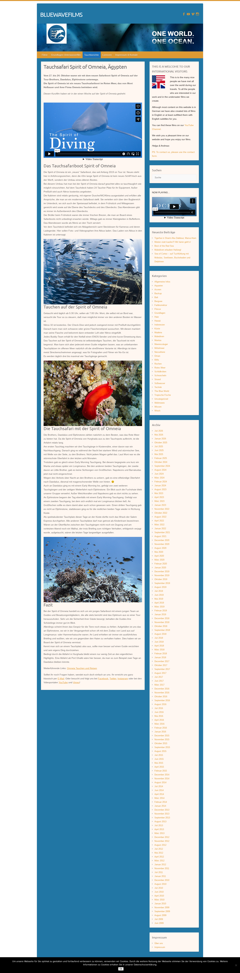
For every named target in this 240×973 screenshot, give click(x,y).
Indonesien (159, 324)
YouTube (63, 682)
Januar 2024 (160, 485)
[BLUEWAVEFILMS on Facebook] (184, 14)
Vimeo (76, 682)
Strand (157, 379)
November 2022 (161, 509)
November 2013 (161, 813)
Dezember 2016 (161, 688)
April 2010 (159, 896)
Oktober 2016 (160, 696)
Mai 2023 (158, 493)
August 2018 (160, 634)
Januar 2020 (160, 567)
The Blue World (161, 391)
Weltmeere (159, 403)
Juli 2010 (158, 888)
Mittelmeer (159, 348)
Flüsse (157, 309)
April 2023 (159, 497)
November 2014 (161, 778)
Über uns (158, 943)
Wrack (157, 410)
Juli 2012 (158, 849)
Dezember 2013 (161, 810)
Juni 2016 (159, 712)
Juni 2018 (159, 642)
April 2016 (159, 720)
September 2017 (162, 669)
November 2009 (161, 907)
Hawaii (157, 321)
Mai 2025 (158, 454)
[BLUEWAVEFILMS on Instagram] (197, 14)
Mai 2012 (158, 853)
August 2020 (160, 548)
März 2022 (159, 524)
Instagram (123, 678)
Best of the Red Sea (164, 246)
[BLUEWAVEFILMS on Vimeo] (193, 14)
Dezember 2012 (161, 837)
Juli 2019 (158, 591)
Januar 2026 (160, 438)
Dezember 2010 (161, 880)
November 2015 (161, 739)
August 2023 (160, 489)
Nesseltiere (159, 352)
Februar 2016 (160, 728)
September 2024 (162, 466)
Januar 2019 (160, 614)
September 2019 (162, 583)
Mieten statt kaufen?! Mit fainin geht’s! (172, 242)
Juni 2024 (159, 474)
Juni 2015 (159, 759)
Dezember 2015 (161, 735)
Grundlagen (159, 313)
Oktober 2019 (160, 579)
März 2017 (159, 685)
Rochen (158, 364)
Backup (158, 293)
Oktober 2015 (160, 743)
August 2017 (160, 673)
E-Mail (61, 678)
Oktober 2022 (160, 513)
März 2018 (159, 649)
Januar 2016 (160, 731)
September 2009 (162, 911)
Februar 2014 (160, 802)
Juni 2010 (159, 892)
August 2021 (160, 536)
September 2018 (162, 630)
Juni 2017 (159, 681)
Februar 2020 (160, 563)
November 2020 (161, 544)
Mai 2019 (158, 599)
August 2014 (160, 782)
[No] (236, 965)
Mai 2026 (158, 435)
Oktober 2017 (160, 665)
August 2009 (160, 915)
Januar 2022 (160, 528)
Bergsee (158, 301)
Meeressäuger (161, 344)
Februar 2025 (160, 458)
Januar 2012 (160, 864)
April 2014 (159, 794)
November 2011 (161, 868)
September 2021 (162, 532)
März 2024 (159, 477)
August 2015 (160, 751)
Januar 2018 (160, 657)
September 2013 (162, 817)
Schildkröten (160, 371)
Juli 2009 (158, 919)
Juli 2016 (158, 708)
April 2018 (159, 645)
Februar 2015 (160, 771)
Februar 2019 (160, 610)
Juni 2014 (159, 790)
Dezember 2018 (161, 618)
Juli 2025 (158, 446)
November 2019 (161, 575)
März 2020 (159, 560)
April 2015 (159, 767)
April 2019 (159, 603)
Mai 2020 (158, 552)
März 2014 (159, 798)
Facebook (103, 678)
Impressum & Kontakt (126, 55)
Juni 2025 (159, 450)
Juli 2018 (158, 638)
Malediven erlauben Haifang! (167, 250)
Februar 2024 (160, 481)
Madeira (158, 332)
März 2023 (159, 501)
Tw (111, 678)
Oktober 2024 (160, 462)
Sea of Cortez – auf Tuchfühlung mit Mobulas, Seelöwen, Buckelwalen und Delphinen (172, 257)
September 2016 (162, 700)
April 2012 (159, 856)
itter (114, 678)
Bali (156, 297)
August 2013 (160, 821)
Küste (157, 328)
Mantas (157, 340)
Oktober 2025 (160, 442)
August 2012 (160, 845)
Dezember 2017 (161, 661)
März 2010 (159, 899)
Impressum (159, 947)
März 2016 (159, 724)
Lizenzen (107, 55)
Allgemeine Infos (162, 281)
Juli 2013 (158, 825)
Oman (157, 356)
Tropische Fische (162, 395)
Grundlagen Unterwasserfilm (66, 55)
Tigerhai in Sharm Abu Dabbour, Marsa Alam (175, 238)
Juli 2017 (158, 677)
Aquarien (158, 285)
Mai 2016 (158, 716)
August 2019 (160, 587)
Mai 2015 (158, 763)
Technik (158, 387)
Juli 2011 (158, 872)
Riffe (156, 360)
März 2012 (159, 860)
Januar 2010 (160, 903)
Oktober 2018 (160, 626)
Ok (121, 969)
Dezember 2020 (161, 540)
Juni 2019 (159, 595)
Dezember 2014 (161, 774)
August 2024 (160, 470)
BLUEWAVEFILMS (61, 14)
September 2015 (162, 747)
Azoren (157, 289)
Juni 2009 (159, 923)
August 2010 (160, 884)
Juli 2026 (158, 431)
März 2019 (159, 606)
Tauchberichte (91, 55)
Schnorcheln (160, 375)
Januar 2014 (160, 806)
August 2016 (160, 704)
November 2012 (161, 841)
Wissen (157, 407)
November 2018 (161, 622)
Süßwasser (159, 383)
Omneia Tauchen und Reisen (82, 668)
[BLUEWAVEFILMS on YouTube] (188, 14)
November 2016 (161, 692)
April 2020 (159, 556)
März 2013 (159, 833)
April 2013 (159, 829)
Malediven (159, 336)
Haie (156, 317)
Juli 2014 (158, 786)
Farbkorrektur (160, 305)
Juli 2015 (158, 755)
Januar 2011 (160, 876)
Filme (45, 55)
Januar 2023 (160, 505)
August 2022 (160, 517)
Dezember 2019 (161, 571)
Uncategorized (161, 399)
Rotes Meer (159, 367)
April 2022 (159, 520)
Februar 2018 (160, 653)
